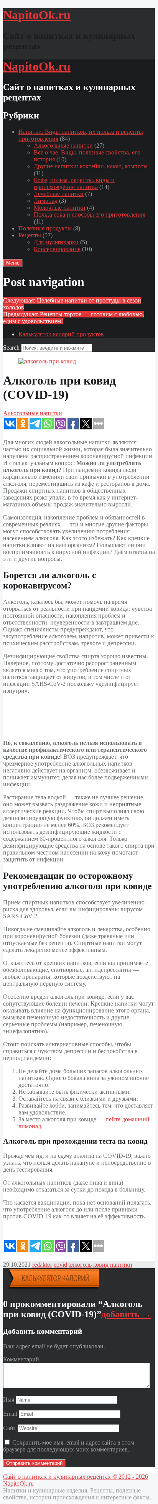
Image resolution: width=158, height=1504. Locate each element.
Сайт (9, 1428)
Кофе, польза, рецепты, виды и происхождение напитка (74, 183)
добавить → (126, 1314)
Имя (8, 1399)
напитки (121, 1264)
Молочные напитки (60, 207)
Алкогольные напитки (63, 145)
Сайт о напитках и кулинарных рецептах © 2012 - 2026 (75, 1476)
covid (60, 1264)
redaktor (42, 1264)
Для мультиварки (56, 242)
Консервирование (57, 249)
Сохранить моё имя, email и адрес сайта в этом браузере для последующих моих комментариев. (68, 1446)
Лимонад (46, 200)
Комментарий (21, 1359)
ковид (101, 1264)
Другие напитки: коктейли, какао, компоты (91, 166)
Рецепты (29, 235)
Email (10, 1413)
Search (11, 347)
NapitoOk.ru (18, 1483)
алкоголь (80, 1264)
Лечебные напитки (59, 194)
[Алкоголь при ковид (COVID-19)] (47, 361)
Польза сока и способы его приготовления (89, 214)
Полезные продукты (45, 228)
